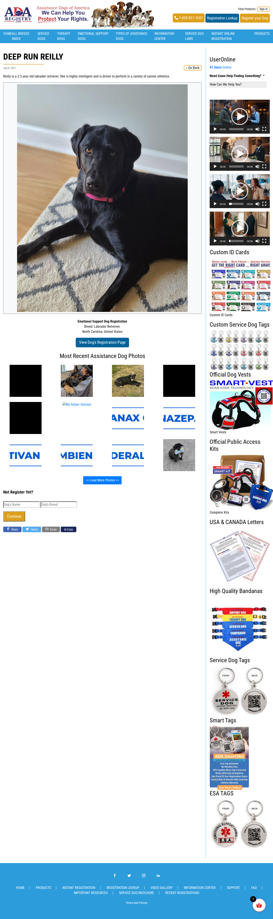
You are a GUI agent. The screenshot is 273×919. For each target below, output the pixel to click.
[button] (239, 116)
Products (262, 34)
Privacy (143, 903)
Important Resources (91, 893)
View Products (246, 9)
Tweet (34, 529)
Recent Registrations (182, 893)
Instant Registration (78, 888)
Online (220, 67)
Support (233, 888)
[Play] (215, 129)
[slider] (236, 129)
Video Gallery (162, 888)
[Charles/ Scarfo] (26, 380)
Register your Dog (255, 18)
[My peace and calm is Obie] (128, 380)
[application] (240, 117)
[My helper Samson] (179, 380)
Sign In (264, 9)
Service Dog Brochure (136, 893)
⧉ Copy (68, 529)
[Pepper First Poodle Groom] (179, 455)
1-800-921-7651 (190, 18)
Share (14, 529)
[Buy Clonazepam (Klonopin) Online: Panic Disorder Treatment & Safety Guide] (179, 418)
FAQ (254, 888)
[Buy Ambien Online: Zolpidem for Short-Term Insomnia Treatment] (77, 455)
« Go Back (192, 68)
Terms (129, 903)
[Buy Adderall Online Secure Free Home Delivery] (128, 455)
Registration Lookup (222, 18)
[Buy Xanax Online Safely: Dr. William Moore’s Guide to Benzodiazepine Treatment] (128, 418)
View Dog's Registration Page (102, 342)
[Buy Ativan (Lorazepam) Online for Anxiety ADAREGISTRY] (26, 455)
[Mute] (257, 129)
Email (53, 529)
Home (7, 34)
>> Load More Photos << (102, 480)
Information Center (200, 888)
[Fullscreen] (264, 129)
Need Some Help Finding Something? (237, 76)
